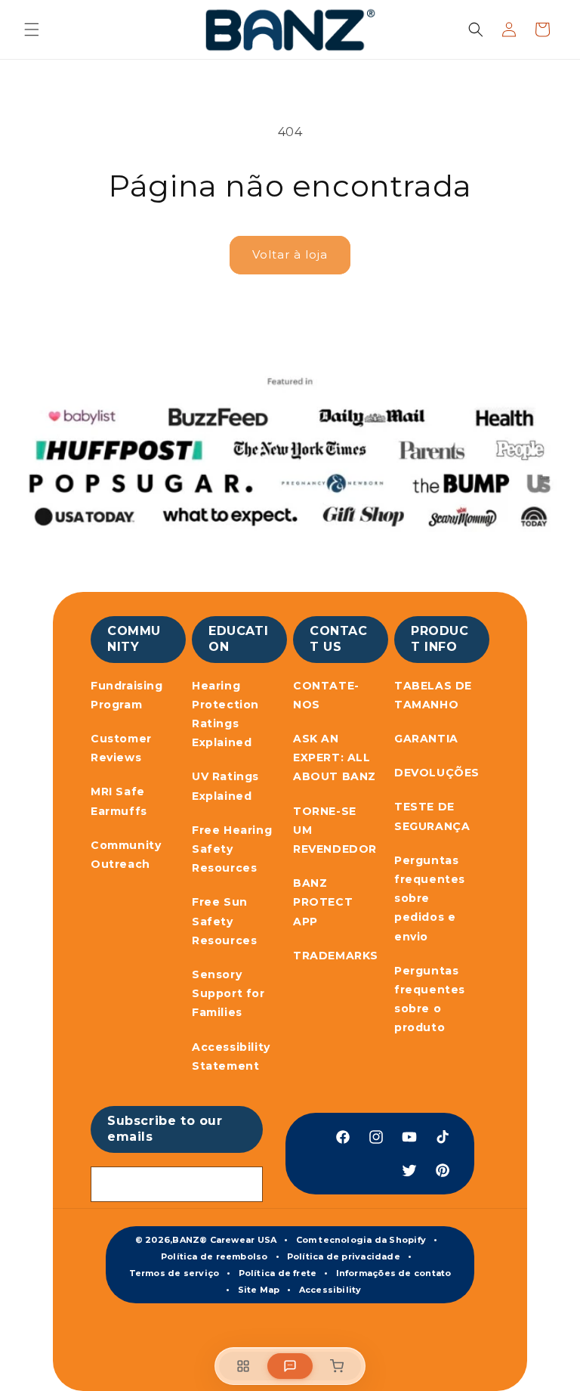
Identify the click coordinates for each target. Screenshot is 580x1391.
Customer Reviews (121, 748)
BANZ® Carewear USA (224, 1240)
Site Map (259, 1289)
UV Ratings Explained (225, 786)
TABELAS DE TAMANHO (433, 695)
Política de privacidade (343, 1256)
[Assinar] (245, 1184)
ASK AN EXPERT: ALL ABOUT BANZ (334, 757)
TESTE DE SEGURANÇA (432, 816)
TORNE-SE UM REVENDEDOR (335, 830)
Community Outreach (126, 854)
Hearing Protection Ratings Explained (225, 714)
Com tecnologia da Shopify (361, 1240)
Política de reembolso (214, 1256)
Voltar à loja (290, 254)
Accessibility (330, 1289)
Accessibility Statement (231, 1056)
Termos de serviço (174, 1273)
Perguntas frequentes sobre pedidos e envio (429, 898)
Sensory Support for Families (228, 993)
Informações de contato (394, 1273)
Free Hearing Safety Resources (232, 849)
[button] (31, 29)
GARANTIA (426, 738)
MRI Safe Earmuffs (119, 801)
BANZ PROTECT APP (323, 902)
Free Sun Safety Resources (224, 920)
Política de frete (278, 1273)
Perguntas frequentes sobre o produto (429, 999)
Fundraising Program (127, 695)
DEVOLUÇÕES (437, 772)
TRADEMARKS (335, 955)
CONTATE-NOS (326, 695)
